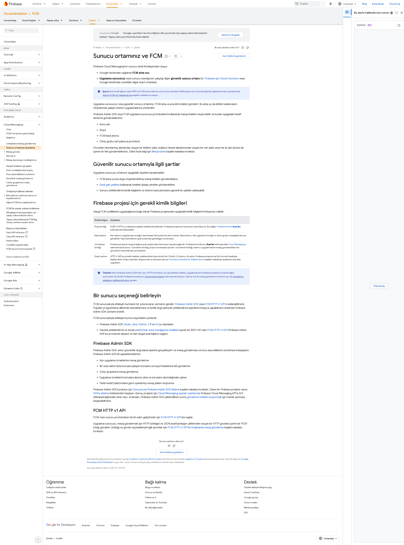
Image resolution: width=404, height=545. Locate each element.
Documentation (15, 14)
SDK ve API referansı (56, 492)
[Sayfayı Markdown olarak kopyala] (176, 56)
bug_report (391, 13)
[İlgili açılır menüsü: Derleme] (45, 4)
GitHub (49, 507)
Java (134, 324)
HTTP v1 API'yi (216, 304)
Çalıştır (55, 3)
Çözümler (75, 3)
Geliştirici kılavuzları (56, 487)
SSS (246, 512)
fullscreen (396, 13)
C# (149, 324)
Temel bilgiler (29, 20)
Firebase (97, 47)
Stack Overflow (251, 492)
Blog (364, 3)
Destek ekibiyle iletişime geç (258, 487)
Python (142, 324)
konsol (229, 226)
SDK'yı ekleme (101, 393)
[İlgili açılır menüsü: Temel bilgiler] (40, 20)
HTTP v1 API (217, 330)
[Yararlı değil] (247, 47)
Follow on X (150, 497)
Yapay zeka (53, 20)
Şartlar (49, 538)
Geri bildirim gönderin (234, 56)
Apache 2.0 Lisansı (195, 459)
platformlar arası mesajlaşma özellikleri (157, 330)
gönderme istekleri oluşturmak (204, 397)
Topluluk (133, 3)
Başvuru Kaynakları (116, 20)
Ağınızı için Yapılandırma (117, 95)
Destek (152, 3)
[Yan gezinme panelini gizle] (38, 539)
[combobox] (309, 4)
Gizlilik (59, 538)
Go (157, 324)
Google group (251, 497)
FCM (35, 14)
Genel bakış (10, 20)
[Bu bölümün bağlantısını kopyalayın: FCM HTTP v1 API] (129, 411)
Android (86, 525)
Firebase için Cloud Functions (222, 78)
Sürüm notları (250, 502)
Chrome (100, 525)
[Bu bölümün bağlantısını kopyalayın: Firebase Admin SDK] (135, 344)
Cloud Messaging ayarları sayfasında (179, 393)
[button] (18, 54)
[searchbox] (21, 30)
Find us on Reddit (153, 492)
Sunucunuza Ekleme (156, 389)
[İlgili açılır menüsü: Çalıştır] (63, 4)
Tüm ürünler (160, 525)
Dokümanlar (112, 3)
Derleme (37, 3)
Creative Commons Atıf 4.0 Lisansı (145, 459)
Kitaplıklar (51, 502)
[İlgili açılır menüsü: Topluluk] (141, 4)
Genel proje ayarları (154, 276)
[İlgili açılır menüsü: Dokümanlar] (122, 4)
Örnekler (137, 20)
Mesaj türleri (159, 151)
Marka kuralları (251, 507)
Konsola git (378, 3)
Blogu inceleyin (152, 487)
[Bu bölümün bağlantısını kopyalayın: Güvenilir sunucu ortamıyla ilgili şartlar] (183, 164)
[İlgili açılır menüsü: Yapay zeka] (62, 20)
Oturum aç (394, 3)
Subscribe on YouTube (156, 502)
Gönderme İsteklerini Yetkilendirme (186, 259)
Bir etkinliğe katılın (154, 507)
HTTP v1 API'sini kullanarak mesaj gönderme (196, 427)
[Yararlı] (242, 47)
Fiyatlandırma (93, 3)
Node (127, 324)
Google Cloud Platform (136, 525)
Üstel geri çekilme (109, 184)
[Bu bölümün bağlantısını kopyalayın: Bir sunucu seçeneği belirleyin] (164, 296)
